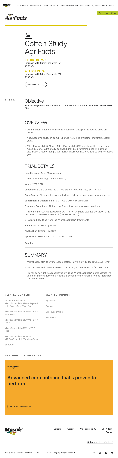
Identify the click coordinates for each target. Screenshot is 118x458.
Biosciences (34, 5)
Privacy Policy (10, 453)
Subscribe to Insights (98, 442)
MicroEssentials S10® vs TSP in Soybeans (21, 313)
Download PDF (34, 85)
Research (51, 317)
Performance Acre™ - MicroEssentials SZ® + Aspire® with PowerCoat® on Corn (21, 303)
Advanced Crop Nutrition (69, 5)
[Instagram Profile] (106, 453)
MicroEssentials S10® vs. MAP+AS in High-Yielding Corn (21, 338)
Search (111, 5)
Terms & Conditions (24, 453)
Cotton (49, 306)
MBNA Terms (107, 429)
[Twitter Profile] (100, 453)
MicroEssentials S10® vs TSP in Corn (21, 321)
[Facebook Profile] (94, 453)
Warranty (109, 432)
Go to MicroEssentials (20, 406)
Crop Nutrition (21, 5)
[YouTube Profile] (112, 453)
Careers (57, 429)
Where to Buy (100, 5)
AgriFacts (51, 300)
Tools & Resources (49, 5)
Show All (9, 344)
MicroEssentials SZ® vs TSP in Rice (21, 329)
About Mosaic (85, 5)
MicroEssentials (54, 311)
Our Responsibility (88, 429)
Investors (70, 429)
